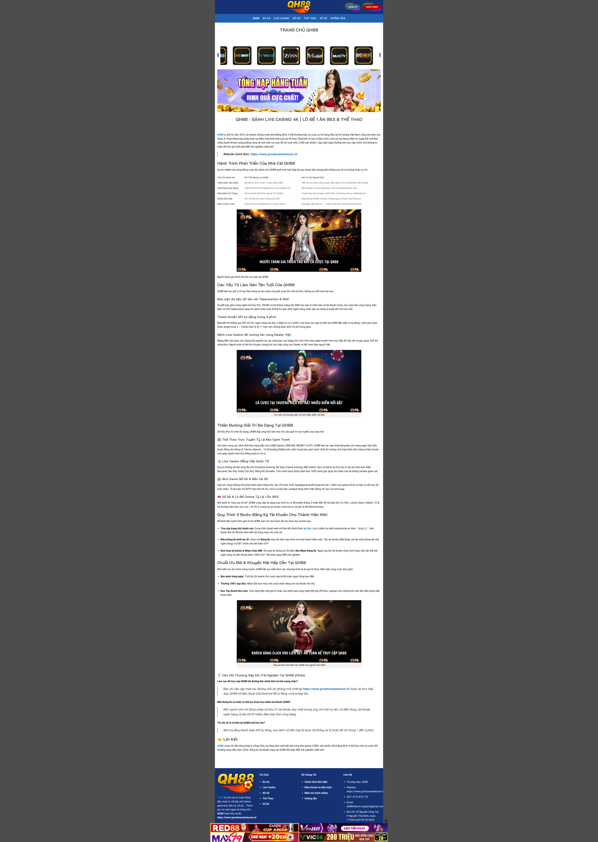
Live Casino (281, 18)
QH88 (256, 18)
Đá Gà (266, 781)
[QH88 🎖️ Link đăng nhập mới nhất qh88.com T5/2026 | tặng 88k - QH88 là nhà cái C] (299, 6)
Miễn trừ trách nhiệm (316, 793)
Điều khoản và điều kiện (318, 787)
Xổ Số (323, 18)
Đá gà (267, 18)
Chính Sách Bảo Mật (316, 781)
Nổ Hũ (296, 18)
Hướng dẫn (337, 18)
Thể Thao (310, 18)
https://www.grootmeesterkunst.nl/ (274, 154)
